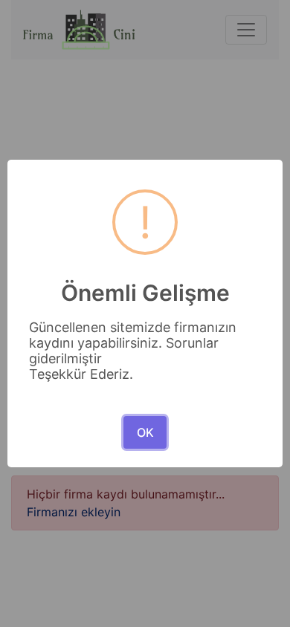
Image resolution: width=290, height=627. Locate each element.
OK (145, 432)
